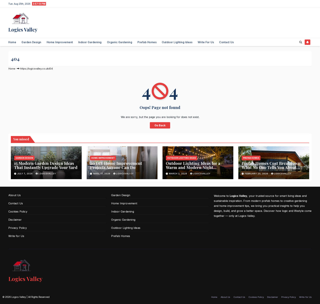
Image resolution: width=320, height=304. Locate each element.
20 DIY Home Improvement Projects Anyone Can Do (116, 165)
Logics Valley (22, 29)
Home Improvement (60, 42)
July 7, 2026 (25, 173)
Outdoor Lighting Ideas (177, 42)
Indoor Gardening (90, 42)
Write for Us (206, 42)
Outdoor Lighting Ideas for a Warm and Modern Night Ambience (193, 167)
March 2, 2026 (178, 173)
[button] (300, 42)
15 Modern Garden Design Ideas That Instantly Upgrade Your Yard (46, 165)
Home (12, 42)
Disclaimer (15, 219)
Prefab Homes (147, 42)
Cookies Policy (17, 211)
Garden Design (31, 42)
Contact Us (226, 42)
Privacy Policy (17, 228)
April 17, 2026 (102, 173)
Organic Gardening (119, 42)
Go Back (160, 125)
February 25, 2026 (257, 173)
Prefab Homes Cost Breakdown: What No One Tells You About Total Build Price (272, 167)
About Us (14, 195)
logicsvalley (47, 173)
